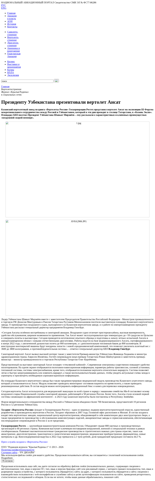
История (11, 24)
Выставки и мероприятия (14, 65)
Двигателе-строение (13, 44)
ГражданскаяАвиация (13, 55)
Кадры (10, 69)
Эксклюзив (13, 75)
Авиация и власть (11, 17)
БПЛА (10, 72)
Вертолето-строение (13, 38)
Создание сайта (9, 452)
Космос (11, 61)
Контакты (12, 26)
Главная (11, 13)
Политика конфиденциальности (17, 449)
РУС (3, 5)
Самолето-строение (12, 33)
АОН (10, 21)
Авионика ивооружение (13, 49)
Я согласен (7, 461)
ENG (3, 8)
